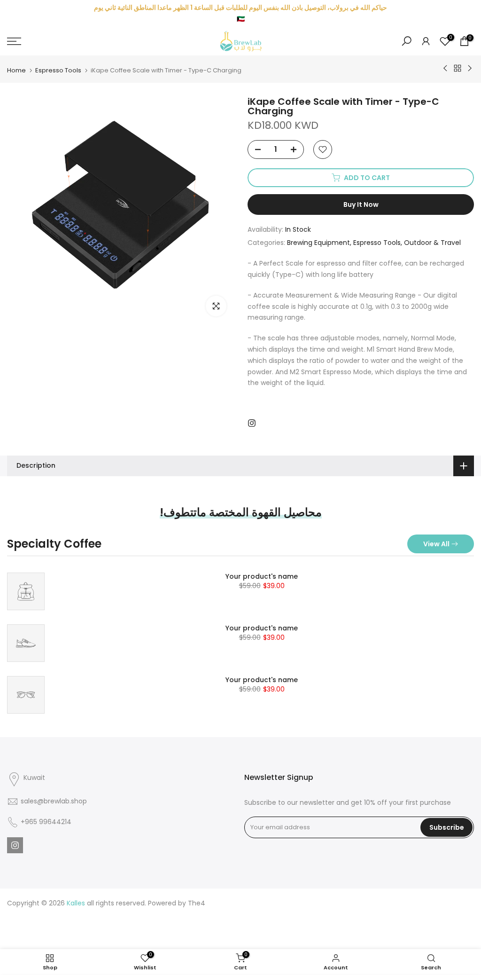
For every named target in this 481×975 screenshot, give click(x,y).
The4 (196, 903)
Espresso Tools (58, 70)
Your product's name (261, 576)
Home (16, 70)
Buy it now (361, 204)
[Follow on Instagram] (252, 423)
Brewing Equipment (318, 242)
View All (436, 544)
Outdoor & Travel (432, 242)
